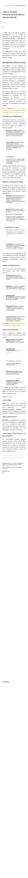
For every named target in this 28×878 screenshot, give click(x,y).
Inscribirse (6, 447)
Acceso (2, 447)
